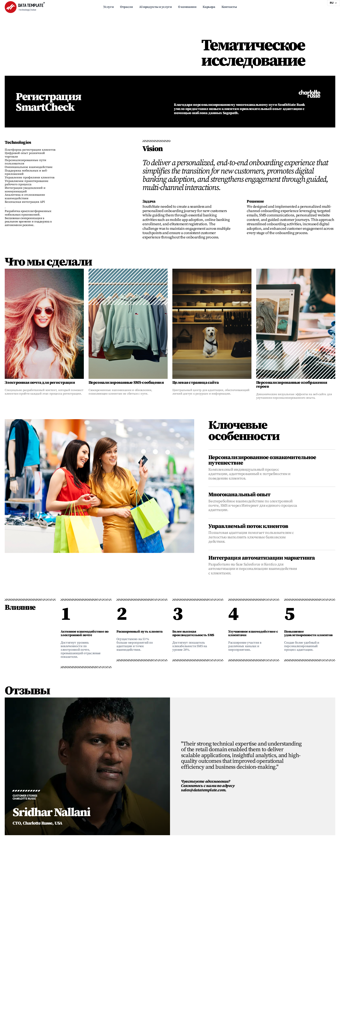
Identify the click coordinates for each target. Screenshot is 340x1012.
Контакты (229, 7)
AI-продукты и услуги (155, 7)
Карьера (209, 7)
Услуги (108, 7)
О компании (187, 7)
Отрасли (126, 7)
